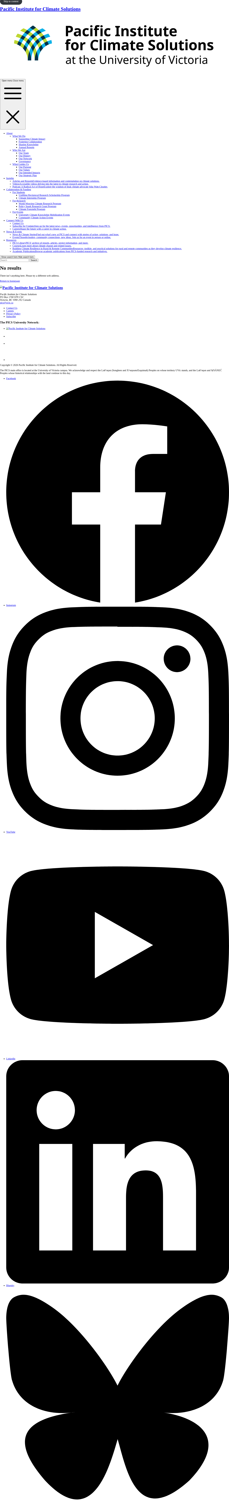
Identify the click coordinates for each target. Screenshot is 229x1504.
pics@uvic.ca (6, 302)
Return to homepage (10, 281)
